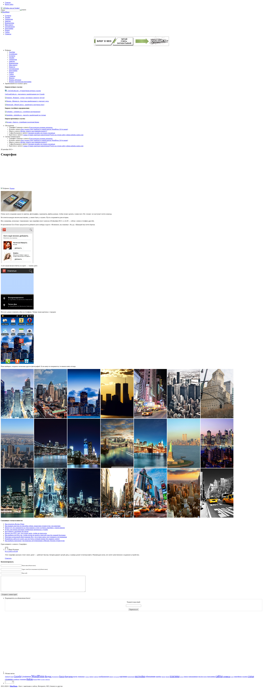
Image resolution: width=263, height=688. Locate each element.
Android (7, 676)
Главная (7, 2)
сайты (219, 676)
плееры (181, 676)
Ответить (8, 558)
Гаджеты (8, 15)
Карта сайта (9, 4)
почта (205, 676)
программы (211, 676)
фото (38, 679)
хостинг (43, 679)
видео (75, 676)
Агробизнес (13, 54)
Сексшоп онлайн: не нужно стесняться (41, 133)
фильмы (35, 679)
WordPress (37, 676)
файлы (29, 679)
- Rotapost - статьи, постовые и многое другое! (28, 98)
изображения (104, 676)
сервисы (226, 676)
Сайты (7, 32)
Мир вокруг (9, 25)
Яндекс (48, 676)
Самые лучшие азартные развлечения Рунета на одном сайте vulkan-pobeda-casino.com (53, 135)
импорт (111, 676)
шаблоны (47, 679)
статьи (251, 676)
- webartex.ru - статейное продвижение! (26, 111)
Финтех (11, 78)
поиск (186, 676)
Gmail (12, 676)
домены (87, 676)
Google (17, 676)
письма (167, 676)
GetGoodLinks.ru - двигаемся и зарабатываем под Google (24, 94)
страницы (9, 679)
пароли (163, 676)
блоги (61, 676)
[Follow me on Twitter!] (11, 8)
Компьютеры (9, 23)
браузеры (69, 676)
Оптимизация (10, 27)
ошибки (158, 676)
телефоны (16, 679)
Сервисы (8, 34)
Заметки (8, 21)
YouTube (12, 52)
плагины (174, 676)
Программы (9, 28)
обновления (150, 676)
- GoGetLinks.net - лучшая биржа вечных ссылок (24, 91)
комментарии (131, 676)
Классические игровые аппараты (40, 127)
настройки (140, 676)
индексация (116, 676)
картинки (123, 676)
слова (232, 676)
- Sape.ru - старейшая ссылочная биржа (25, 122)
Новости (12, 67)
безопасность (55, 676)
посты (200, 677)
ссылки (244, 677)
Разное (7, 30)
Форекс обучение (15, 80)
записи (91, 676)
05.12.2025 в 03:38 (11, 551)
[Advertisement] (131, 173)
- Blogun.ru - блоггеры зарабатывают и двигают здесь (30, 101)
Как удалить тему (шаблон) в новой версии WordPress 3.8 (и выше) (44, 129)
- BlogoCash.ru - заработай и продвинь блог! (28, 105)
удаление (23, 679)
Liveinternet (26, 676)
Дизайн (7, 17)
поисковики (193, 676)
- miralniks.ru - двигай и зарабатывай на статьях (29, 115)
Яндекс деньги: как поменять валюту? (33, 131)
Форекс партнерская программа (20, 82)
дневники (81, 676)
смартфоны (238, 676)
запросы (96, 676)
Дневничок (9, 19)
